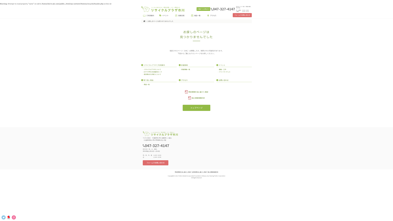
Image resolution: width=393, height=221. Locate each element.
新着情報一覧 (185, 69)
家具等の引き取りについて (152, 74)
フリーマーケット (224, 72)
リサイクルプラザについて (152, 69)
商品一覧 (197, 15)
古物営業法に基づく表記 (199, 172)
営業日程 (181, 15)
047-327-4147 (224, 8)
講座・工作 (222, 69)
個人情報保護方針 (198, 98)
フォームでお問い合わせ (242, 15)
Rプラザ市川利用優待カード (153, 72)
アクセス (213, 15)
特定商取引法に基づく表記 (198, 92)
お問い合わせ (224, 80)
